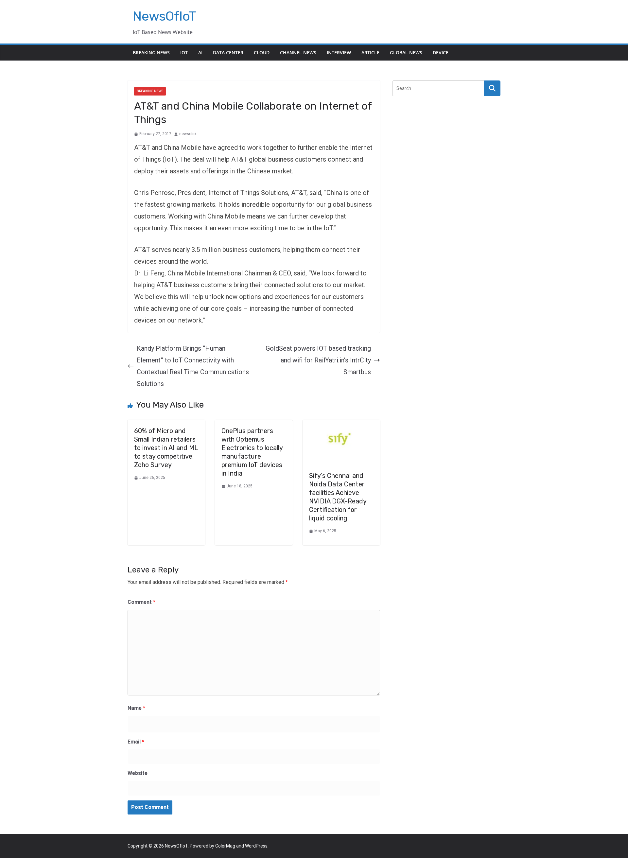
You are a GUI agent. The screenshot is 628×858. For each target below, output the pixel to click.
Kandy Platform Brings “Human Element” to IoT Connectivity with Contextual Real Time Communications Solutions (193, 366)
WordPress (256, 846)
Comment (141, 602)
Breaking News (151, 52)
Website (138, 773)
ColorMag (225, 846)
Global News (406, 52)
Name (136, 708)
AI (200, 52)
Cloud (262, 52)
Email (136, 742)
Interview (339, 52)
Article (370, 52)
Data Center (228, 52)
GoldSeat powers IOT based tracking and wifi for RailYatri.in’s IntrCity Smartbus (318, 360)
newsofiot (188, 133)
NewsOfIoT (164, 16)
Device (440, 52)
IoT (184, 52)
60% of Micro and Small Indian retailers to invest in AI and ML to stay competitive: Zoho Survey (166, 448)
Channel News (298, 52)
